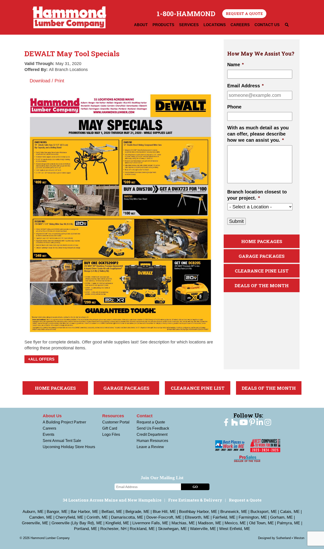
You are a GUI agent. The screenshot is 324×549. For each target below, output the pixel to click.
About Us (52, 415)
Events (48, 434)
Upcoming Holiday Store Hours (69, 447)
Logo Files (111, 434)
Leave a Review (150, 447)
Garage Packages (262, 256)
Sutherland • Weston (290, 538)
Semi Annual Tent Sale (62, 441)
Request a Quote (244, 13)
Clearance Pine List (262, 271)
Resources (113, 415)
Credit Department (152, 434)
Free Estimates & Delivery (195, 500)
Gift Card (109, 428)
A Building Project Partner (64, 422)
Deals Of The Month (262, 285)
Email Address (245, 85)
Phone (234, 106)
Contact (145, 415)
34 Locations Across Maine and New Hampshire (112, 500)
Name (235, 64)
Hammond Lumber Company (69, 17)
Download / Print (46, 80)
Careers (49, 428)
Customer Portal (116, 422)
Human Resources (152, 441)
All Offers (42, 359)
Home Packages (261, 241)
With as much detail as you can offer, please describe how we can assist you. (258, 134)
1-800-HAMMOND (186, 13)
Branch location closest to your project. (257, 195)
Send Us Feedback (153, 428)
